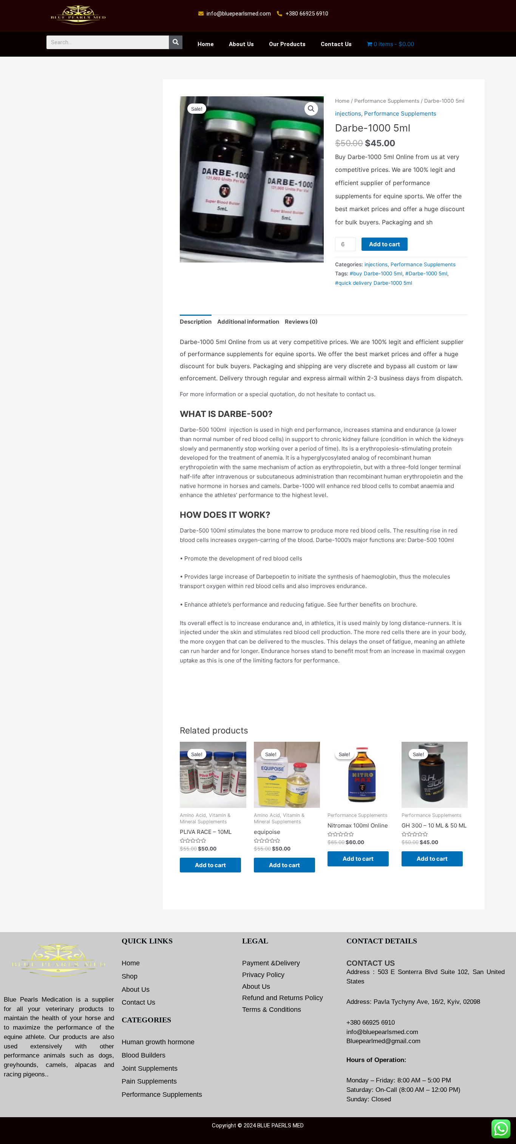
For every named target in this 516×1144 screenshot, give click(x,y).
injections (348, 113)
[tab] (196, 322)
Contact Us (336, 44)
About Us (241, 44)
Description (196, 321)
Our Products (287, 44)
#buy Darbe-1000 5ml (376, 273)
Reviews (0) (301, 321)
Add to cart (384, 244)
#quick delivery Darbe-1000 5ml (373, 283)
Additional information (248, 321)
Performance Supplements (386, 101)
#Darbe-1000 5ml (426, 273)
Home (206, 44)
